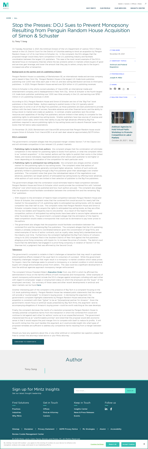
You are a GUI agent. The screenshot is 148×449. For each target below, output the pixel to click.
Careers (127, 4)
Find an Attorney (50, 412)
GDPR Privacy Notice (68, 429)
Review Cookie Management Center (28, 434)
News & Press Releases (84, 412)
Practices (16, 409)
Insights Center (138, 8)
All (15, 18)
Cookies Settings (97, 444)
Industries (16, 412)
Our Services (120, 8)
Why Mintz (91, 8)
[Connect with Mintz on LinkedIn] (107, 410)
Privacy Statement (46, 429)
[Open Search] (145, 4)
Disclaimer (28, 429)
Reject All (112, 444)
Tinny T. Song (21, 41)
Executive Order (55, 272)
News (140, 4)
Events (77, 416)
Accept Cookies (129, 444)
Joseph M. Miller (116, 78)
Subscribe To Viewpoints (25, 341)
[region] (74, 444)
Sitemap (15, 429)
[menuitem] (91, 8)
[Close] (144, 444)
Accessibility (116, 429)
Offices (133, 4)
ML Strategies (89, 429)
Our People (105, 8)
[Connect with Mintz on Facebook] (112, 410)
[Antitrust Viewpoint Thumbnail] (123, 117)
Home (8, 18)
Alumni (120, 4)
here (39, 285)
